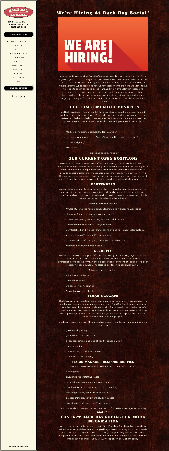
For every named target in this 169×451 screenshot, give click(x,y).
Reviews (18, 73)
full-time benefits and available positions (123, 98)
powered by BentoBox (22, 447)
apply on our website (120, 439)
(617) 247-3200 (18, 27)
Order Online (18, 88)
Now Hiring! (18, 65)
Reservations (18, 34)
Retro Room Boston (19, 41)
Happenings (18, 69)
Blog (18, 81)
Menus (18, 49)
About (18, 45)
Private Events (18, 53)
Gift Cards (19, 61)
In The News (18, 77)
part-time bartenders (90, 189)
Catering (18, 57)
